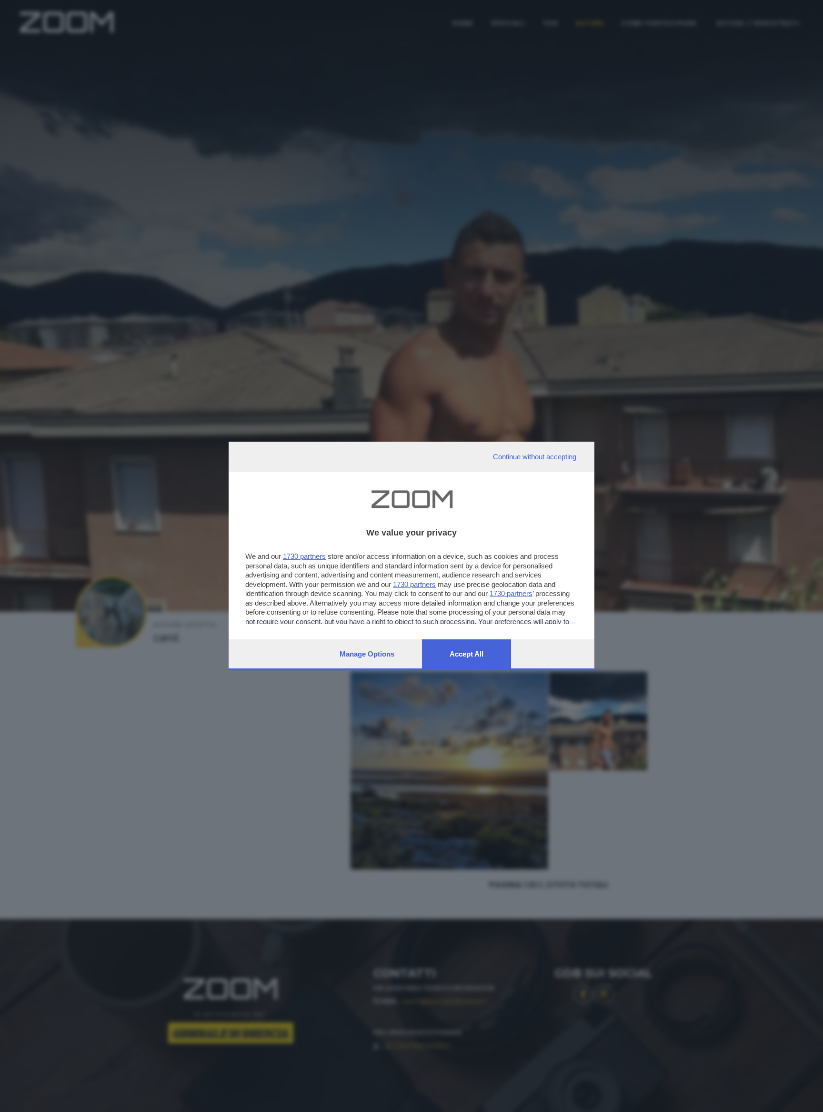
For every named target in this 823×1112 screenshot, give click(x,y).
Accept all (466, 654)
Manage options (367, 654)
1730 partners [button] (304, 556)
